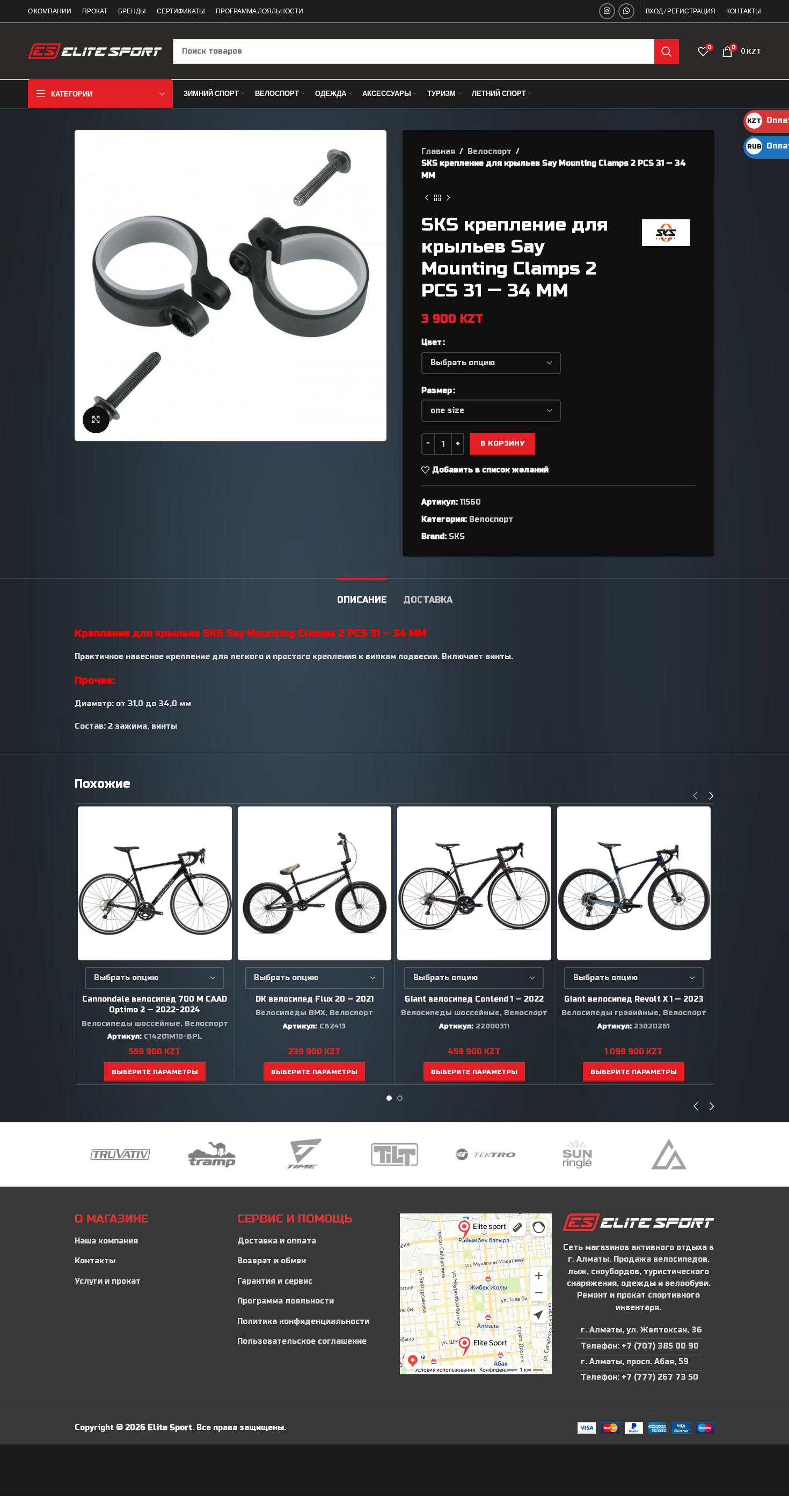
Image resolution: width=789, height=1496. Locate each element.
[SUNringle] (577, 1154)
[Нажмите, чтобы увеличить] (96, 419)
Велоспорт (489, 151)
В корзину (502, 443)
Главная (438, 151)
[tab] (362, 594)
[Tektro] (485, 1154)
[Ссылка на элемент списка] (151, 1241)
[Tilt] (394, 1154)
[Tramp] (211, 1154)
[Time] (303, 1154)
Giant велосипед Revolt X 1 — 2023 (634, 999)
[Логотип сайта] (95, 50)
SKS (457, 536)
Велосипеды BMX (290, 1013)
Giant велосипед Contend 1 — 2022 (474, 999)
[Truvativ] (120, 1154)
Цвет (431, 342)
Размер (436, 390)
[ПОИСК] (666, 51)
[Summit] (668, 1154)
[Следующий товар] (448, 197)
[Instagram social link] (607, 11)
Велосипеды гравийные (610, 1013)
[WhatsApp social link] (626, 11)
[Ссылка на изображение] (638, 1221)
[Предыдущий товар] (426, 197)
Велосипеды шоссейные (131, 1023)
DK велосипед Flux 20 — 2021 (314, 999)
